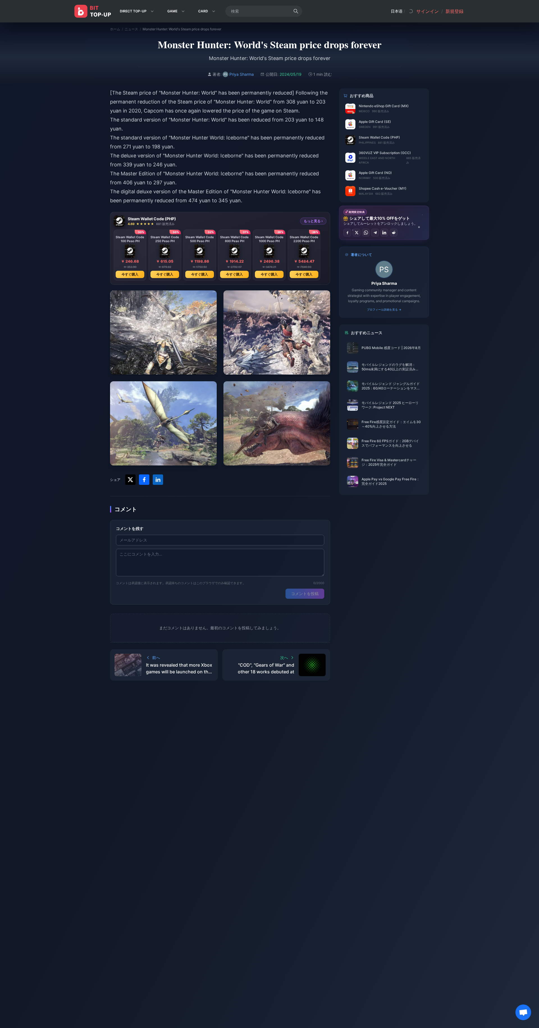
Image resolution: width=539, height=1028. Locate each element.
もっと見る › (313, 221)
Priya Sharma (384, 283)
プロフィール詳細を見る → (384, 309)
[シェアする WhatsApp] (366, 233)
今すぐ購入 (130, 274)
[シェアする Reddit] (394, 233)
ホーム (115, 29)
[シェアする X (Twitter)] (356, 233)
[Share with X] (130, 479)
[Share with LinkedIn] (158, 479)
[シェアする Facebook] (347, 233)
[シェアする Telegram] (375, 233)
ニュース (131, 29)
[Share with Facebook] (144, 479)
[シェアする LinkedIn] (384, 233)
